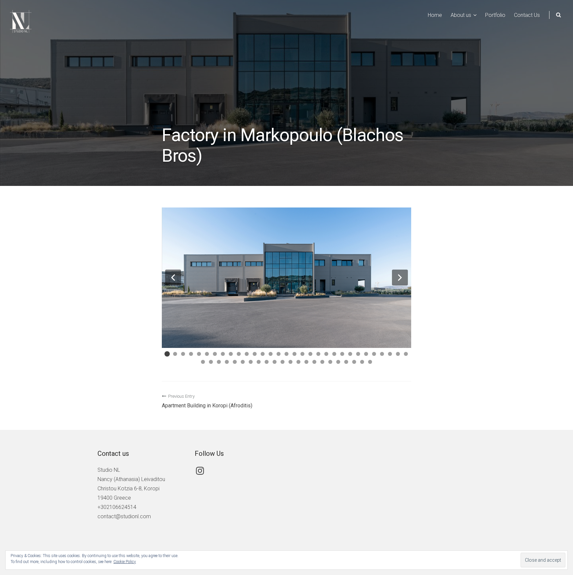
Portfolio (495, 15)
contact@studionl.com (124, 516)
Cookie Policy (124, 561)
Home (435, 15)
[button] (173, 278)
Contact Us (527, 15)
